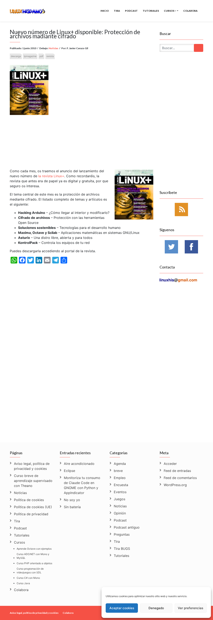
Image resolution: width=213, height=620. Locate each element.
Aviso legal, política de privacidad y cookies (32, 466)
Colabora (190, 10)
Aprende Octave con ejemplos (34, 548)
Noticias (53, 48)
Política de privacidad (31, 514)
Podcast (131, 10)
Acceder (170, 464)
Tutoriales (151, 10)
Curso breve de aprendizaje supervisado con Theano (33, 481)
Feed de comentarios (180, 478)
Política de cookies (29, 500)
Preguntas (122, 534)
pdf (41, 56)
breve (118, 471)
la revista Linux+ (51, 176)
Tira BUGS (122, 548)
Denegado (156, 608)
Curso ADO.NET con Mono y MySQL (33, 556)
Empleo (120, 478)
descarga (16, 56)
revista (50, 56)
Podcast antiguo (127, 527)
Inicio (104, 10)
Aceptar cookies (121, 608)
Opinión (120, 513)
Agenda (120, 464)
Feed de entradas (177, 471)
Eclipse (69, 471)
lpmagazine (30, 56)
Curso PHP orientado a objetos (34, 563)
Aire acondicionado (79, 464)
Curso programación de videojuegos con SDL (30, 570)
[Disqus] (81, 382)
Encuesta (121, 485)
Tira (117, 10)
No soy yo (72, 500)
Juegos (119, 499)
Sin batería (72, 507)
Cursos (169, 10)
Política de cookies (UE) (33, 507)
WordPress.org (175, 485)
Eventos (120, 492)
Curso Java (23, 583)
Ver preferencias (190, 608)
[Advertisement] (81, 137)
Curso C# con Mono (28, 577)
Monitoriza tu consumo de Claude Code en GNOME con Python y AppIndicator (82, 485)
